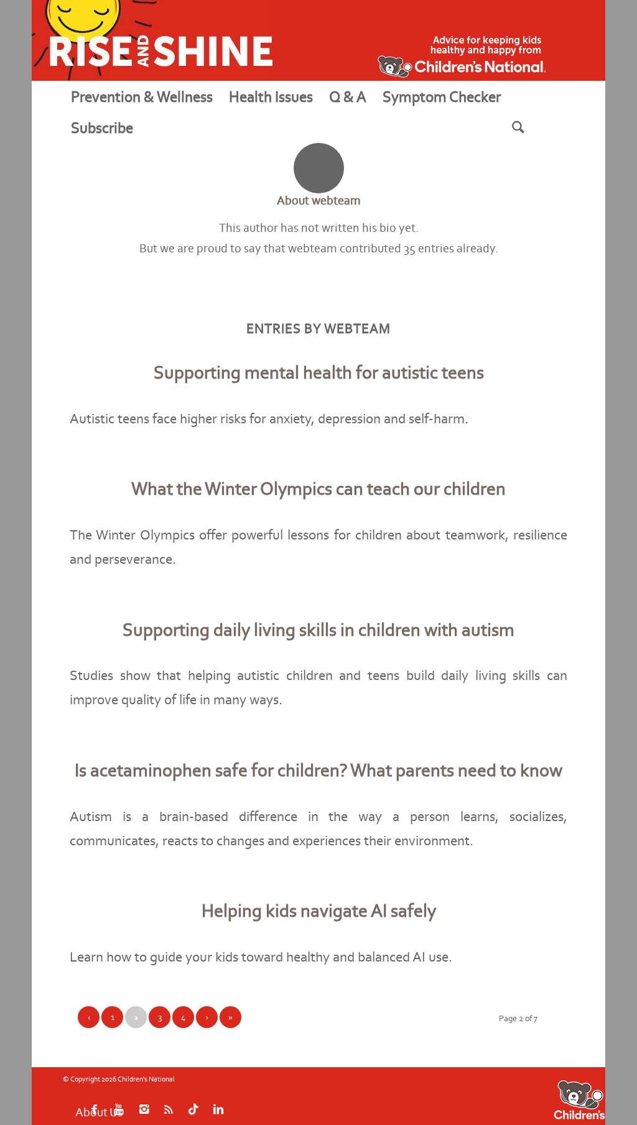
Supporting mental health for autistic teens (319, 372)
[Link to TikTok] (523, 1095)
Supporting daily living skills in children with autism (318, 629)
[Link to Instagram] (486, 1095)
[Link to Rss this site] (504, 1095)
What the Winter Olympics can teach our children (318, 488)
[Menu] (156, 127)
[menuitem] (142, 96)
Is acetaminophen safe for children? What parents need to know (318, 770)
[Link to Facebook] (448, 1095)
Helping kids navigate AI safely (319, 910)
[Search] (534, 127)
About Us (99, 1097)
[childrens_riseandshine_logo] (152, 40)
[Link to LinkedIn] (541, 1095)
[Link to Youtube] (467, 1095)
